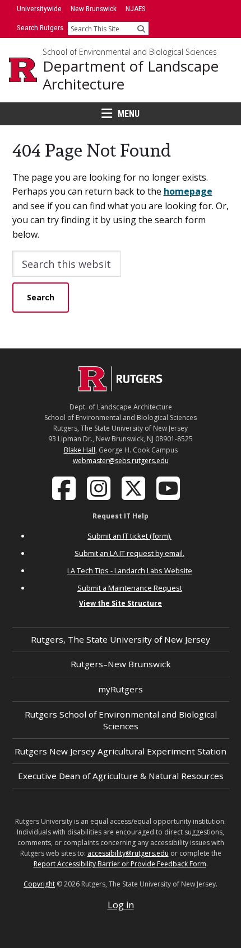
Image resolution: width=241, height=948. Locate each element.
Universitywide (39, 8)
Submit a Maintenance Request (129, 588)
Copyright (39, 884)
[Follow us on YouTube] (169, 487)
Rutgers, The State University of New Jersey (120, 639)
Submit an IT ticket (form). (129, 536)
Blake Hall (79, 450)
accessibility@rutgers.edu (128, 853)
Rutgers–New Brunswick (121, 663)
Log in (121, 905)
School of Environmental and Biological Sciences (130, 52)
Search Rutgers (40, 27)
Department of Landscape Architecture (131, 75)
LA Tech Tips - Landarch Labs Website (129, 570)
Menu (129, 114)
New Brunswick (94, 8)
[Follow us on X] (134, 487)
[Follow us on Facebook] (65, 487)
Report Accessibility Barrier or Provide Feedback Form (120, 864)
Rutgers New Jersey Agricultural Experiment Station (120, 751)
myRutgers (120, 689)
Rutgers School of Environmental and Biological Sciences (121, 720)
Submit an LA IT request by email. (129, 553)
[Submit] (141, 28)
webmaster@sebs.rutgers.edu (121, 460)
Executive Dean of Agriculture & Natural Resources (121, 775)
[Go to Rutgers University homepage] (22, 70)
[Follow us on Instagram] (100, 487)
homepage (188, 191)
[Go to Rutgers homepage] (120, 388)
